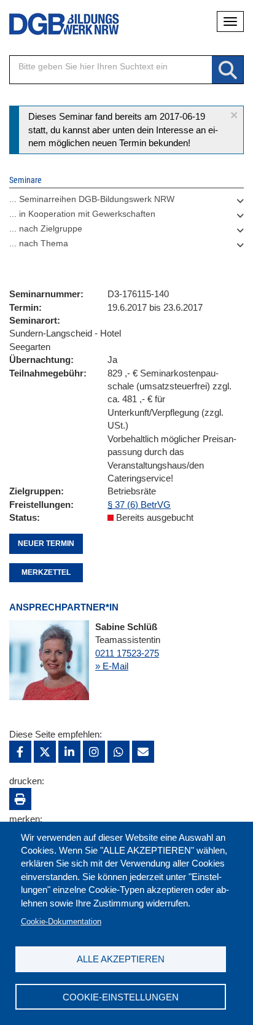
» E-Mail (111, 666)
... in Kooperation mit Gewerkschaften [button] (82, 213)
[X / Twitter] (45, 752)
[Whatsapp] (118, 752)
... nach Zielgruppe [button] (45, 228)
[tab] (126, 202)
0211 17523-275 (127, 653)
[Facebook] (20, 752)
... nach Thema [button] (38, 243)
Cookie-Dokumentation (61, 921)
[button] (234, 115)
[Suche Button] (227, 70)
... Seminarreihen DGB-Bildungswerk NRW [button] (91, 199)
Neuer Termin (46, 543)
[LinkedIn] (69, 752)
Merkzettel (46, 572)
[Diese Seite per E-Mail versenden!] (143, 752)
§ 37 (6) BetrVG (139, 504)
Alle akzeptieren (121, 959)
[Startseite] (55, 24)
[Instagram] (94, 752)
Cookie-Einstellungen (121, 997)
